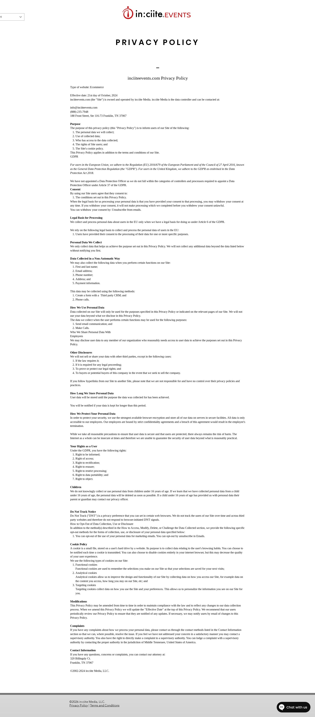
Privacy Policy (78, 705)
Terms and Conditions (104, 705)
